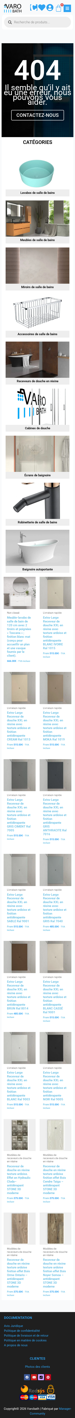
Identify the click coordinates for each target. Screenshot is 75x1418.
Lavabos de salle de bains (37, 193)
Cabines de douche (37, 428)
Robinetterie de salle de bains (37, 522)
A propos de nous (16, 1345)
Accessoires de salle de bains (37, 334)
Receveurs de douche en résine (37, 381)
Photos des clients (37, 1367)
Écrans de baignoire (37, 475)
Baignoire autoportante (37, 569)
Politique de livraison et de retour (26, 1335)
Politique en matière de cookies (25, 1340)
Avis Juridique (13, 1326)
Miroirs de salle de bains (37, 287)
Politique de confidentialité (22, 1331)
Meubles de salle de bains (37, 240)
